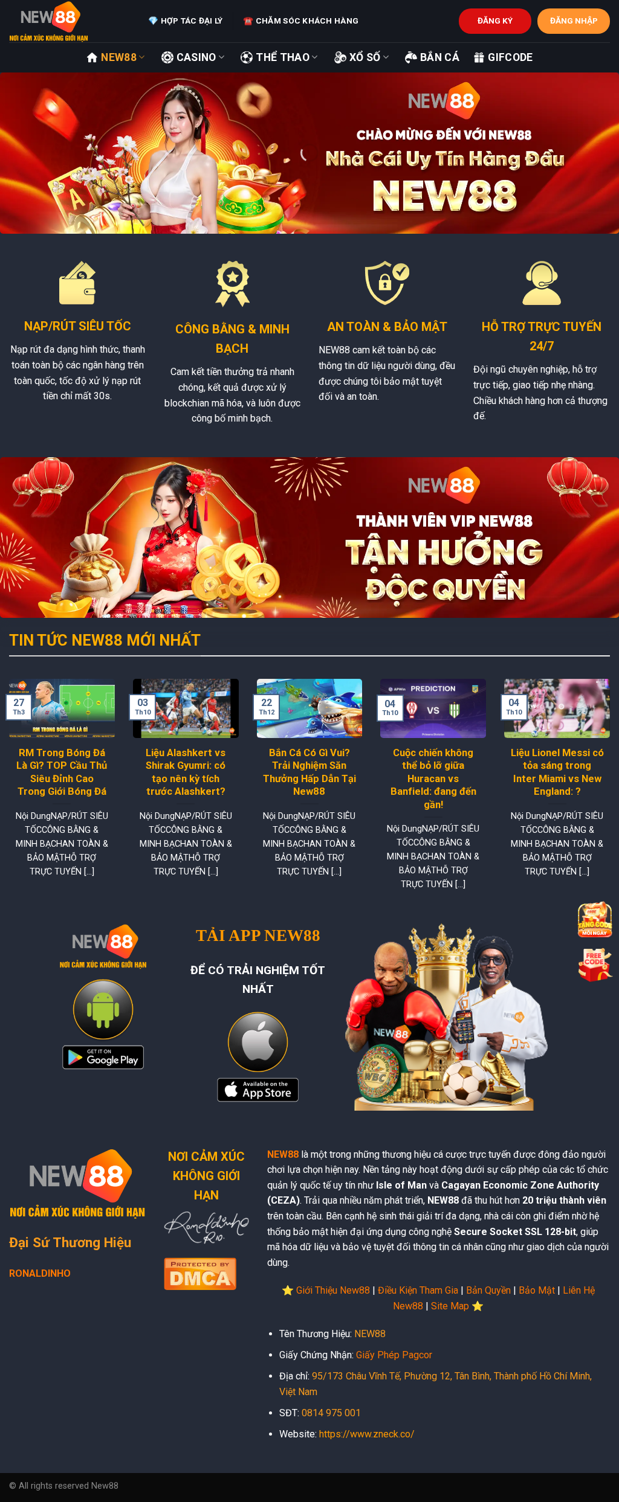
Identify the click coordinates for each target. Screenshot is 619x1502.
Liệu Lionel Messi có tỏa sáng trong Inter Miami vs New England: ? (557, 772)
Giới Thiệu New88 (333, 1290)
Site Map (450, 1306)
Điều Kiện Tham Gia (418, 1290)
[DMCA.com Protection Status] (200, 1272)
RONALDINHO (40, 1273)
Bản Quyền (488, 1290)
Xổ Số (365, 57)
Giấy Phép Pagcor (394, 1355)
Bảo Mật (537, 1290)
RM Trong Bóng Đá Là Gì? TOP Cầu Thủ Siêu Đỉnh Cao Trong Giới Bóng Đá (61, 772)
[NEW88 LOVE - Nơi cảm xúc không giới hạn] (69, 21)
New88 (119, 57)
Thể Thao (283, 57)
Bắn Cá (439, 57)
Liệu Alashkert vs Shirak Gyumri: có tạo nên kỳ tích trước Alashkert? (185, 772)
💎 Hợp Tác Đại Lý (185, 20)
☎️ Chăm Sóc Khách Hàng (300, 20)
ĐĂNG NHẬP (574, 20)
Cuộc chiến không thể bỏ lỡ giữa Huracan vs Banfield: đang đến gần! (433, 778)
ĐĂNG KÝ (495, 20)
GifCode (510, 57)
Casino (196, 57)
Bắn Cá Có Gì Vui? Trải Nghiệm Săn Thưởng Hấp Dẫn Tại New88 (309, 772)
